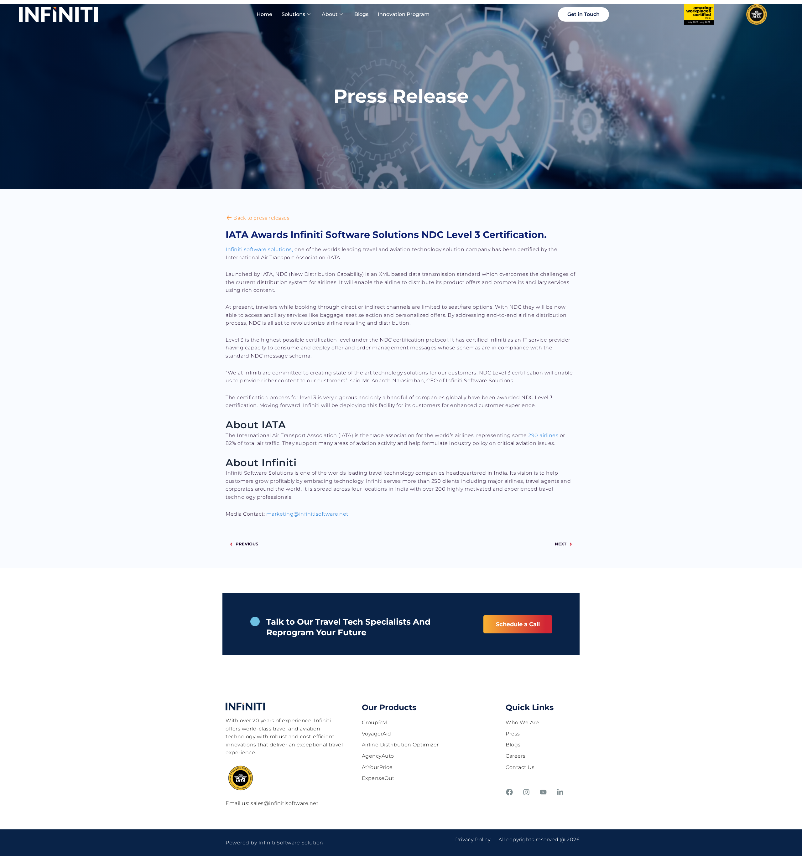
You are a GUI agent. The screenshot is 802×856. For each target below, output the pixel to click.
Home (264, 14)
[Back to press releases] (229, 217)
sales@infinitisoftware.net (284, 803)
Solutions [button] (293, 14)
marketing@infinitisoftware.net (307, 514)
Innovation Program (404, 14)
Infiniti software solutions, (259, 249)
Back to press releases (261, 217)
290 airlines (543, 435)
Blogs (361, 14)
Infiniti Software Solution (290, 843)
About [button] (330, 14)
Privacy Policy (472, 840)
